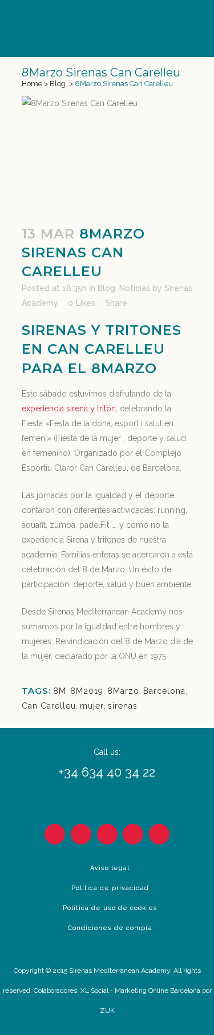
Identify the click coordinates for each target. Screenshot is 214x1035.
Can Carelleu (49, 705)
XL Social (94, 990)
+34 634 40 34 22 (107, 772)
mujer (92, 705)
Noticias (134, 288)
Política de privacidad (110, 888)
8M (59, 691)
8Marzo (123, 691)
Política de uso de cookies (110, 908)
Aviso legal (110, 868)
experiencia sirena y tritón (69, 408)
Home (32, 83)
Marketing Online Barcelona (157, 990)
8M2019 (86, 691)
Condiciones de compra (110, 928)
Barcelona (164, 691)
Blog (58, 83)
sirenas (123, 705)
